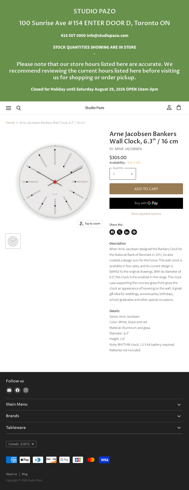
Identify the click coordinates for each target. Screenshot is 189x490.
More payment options (146, 214)
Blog (24, 474)
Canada (19, 444)
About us (11, 474)
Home (10, 123)
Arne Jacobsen (128, 149)
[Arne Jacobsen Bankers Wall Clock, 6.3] (13, 241)
